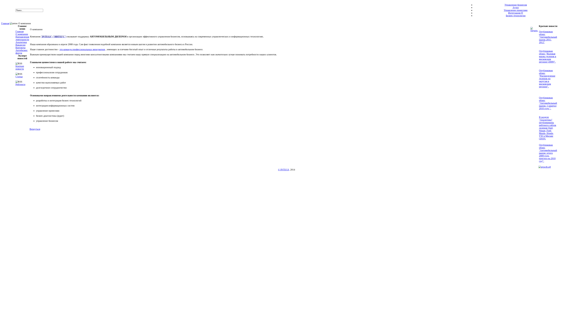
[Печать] (534, 28)
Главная (5, 23)
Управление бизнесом (516, 5)
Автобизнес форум (22, 51)
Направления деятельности (22, 38)
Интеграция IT (515, 13)
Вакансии (21, 45)
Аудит (516, 7)
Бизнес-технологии (516, 15)
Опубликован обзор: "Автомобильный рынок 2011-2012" (548, 37)
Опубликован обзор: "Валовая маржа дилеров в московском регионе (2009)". (547, 56)
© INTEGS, (284, 169)
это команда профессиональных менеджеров (82, 49)
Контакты (21, 47)
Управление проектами (515, 10)
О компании (22, 34)
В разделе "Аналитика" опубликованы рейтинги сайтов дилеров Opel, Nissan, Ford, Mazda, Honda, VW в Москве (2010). (547, 128)
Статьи (19, 76)
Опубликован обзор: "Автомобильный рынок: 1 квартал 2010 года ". (548, 103)
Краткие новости (20, 67)
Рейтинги (20, 84)
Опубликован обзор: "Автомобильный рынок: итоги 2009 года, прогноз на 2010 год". (548, 153)
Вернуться (35, 129)
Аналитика (21, 42)
